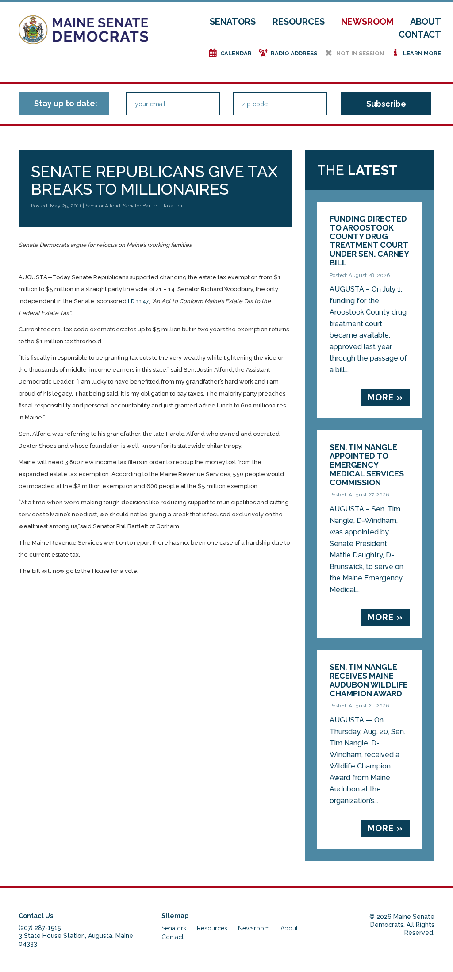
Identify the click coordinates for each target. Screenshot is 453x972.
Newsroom (367, 21)
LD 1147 (138, 301)
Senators (233, 21)
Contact (420, 34)
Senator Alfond (102, 206)
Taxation (172, 206)
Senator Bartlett (141, 206)
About (425, 21)
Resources (299, 21)
